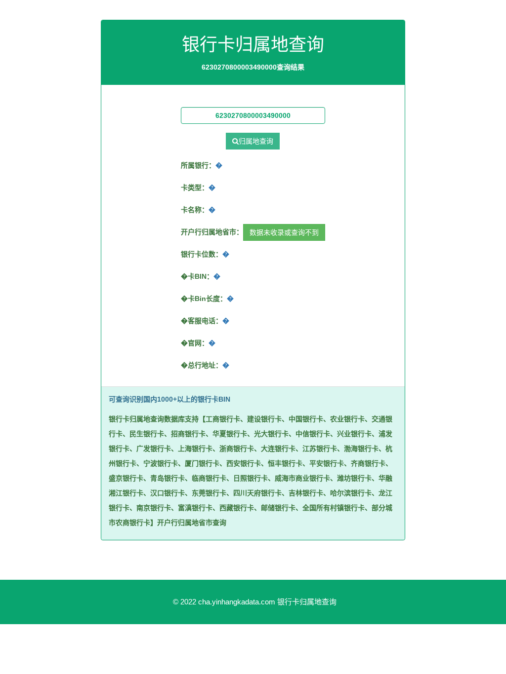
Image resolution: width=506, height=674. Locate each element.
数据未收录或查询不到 (284, 232)
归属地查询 (256, 141)
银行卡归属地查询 (307, 602)
